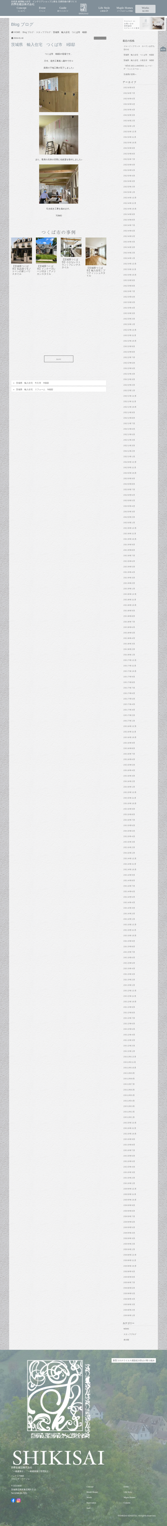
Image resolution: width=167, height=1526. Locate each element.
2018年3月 (129, 643)
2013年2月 (129, 979)
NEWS (126, 1329)
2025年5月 (129, 170)
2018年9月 (129, 610)
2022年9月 (129, 346)
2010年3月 (129, 1172)
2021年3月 (129, 445)
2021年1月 (129, 456)
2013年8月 (129, 946)
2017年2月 (129, 715)
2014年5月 (129, 897)
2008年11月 (130, 1260)
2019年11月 (130, 533)
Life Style (104, 7)
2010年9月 (129, 1139)
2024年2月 (129, 253)
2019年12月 (130, 528)
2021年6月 (129, 429)
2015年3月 (129, 842)
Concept (21, 7)
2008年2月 (129, 1310)
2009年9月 (129, 1205)
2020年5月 (129, 500)
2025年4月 (129, 175)
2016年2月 (129, 781)
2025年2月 (129, 186)
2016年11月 (130, 732)
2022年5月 (129, 368)
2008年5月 (129, 1293)
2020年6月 (129, 495)
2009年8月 (129, 1211)
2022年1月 (129, 390)
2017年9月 (129, 676)
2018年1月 (129, 654)
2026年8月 (129, 87)
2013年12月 (130, 924)
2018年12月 (130, 594)
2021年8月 (129, 418)
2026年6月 (129, 98)
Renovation (91, 1503)
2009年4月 (129, 1233)
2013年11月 (130, 930)
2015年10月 (130, 803)
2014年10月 (130, 869)
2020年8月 (129, 484)
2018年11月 (130, 599)
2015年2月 (129, 847)
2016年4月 (129, 770)
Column (127, 1503)
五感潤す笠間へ (130, 74)
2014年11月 (130, 864)
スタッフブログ (100, 38)
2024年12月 (130, 197)
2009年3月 (129, 1238)
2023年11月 (130, 269)
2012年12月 (130, 990)
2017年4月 (129, 704)
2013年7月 (129, 952)
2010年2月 (129, 1178)
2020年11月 (130, 467)
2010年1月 (129, 1183)
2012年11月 (130, 996)
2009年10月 (130, 1200)
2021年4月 (129, 440)
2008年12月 (130, 1255)
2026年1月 (129, 126)
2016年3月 (129, 776)
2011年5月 (129, 1095)
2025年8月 (129, 153)
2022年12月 (130, 330)
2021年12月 (130, 396)
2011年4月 (129, 1101)
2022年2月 (129, 385)
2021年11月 (130, 401)
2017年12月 (130, 660)
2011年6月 (129, 1090)
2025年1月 (129, 192)
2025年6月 (129, 164)
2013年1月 (129, 985)
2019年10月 (130, 539)
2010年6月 (129, 1156)
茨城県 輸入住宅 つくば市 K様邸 (139, 55)
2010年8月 (129, 1144)
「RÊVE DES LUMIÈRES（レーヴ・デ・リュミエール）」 (138, 67)
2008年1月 (129, 1315)
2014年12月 (130, 858)
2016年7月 (129, 754)
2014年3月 (129, 908)
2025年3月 (129, 181)
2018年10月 (130, 605)
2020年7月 (129, 489)
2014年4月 (129, 902)
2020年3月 (129, 511)
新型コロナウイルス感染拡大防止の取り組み (134, 1360)
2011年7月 (129, 1084)
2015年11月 (130, 798)
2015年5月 (129, 831)
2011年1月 (129, 1117)
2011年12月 (130, 1056)
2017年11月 (130, 665)
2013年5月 (129, 963)
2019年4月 (129, 572)
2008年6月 (129, 1288)
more (58, 359)
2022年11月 (130, 335)
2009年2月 (129, 1244)
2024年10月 (130, 209)
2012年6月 (129, 1023)
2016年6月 (129, 759)
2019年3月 (129, 577)
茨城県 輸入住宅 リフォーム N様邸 (34, 389)
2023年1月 (129, 324)
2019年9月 (129, 544)
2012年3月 (129, 1040)
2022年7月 (129, 357)
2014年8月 (129, 880)
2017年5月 (129, 699)
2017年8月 (129, 682)
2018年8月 (129, 616)
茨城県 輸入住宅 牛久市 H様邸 (32, 383)
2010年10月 (130, 1133)
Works (145, 7)
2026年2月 (129, 120)
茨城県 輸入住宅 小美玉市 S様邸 (139, 60)
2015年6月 (129, 825)
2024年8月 (129, 220)
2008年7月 (129, 1282)
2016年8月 (129, 748)
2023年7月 (129, 291)
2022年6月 (129, 363)
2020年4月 (129, 506)
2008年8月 (129, 1277)
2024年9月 (129, 214)
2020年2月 (129, 517)
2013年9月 (129, 941)
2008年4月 (129, 1299)
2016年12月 (130, 726)
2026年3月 (129, 115)
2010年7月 (129, 1150)
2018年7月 (129, 622)
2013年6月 (129, 957)
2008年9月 (129, 1271)
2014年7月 (129, 886)
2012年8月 (129, 1012)
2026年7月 (129, 93)
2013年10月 (130, 935)
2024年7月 (129, 225)
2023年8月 (129, 286)
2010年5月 (129, 1161)
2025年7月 (129, 159)
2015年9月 (129, 809)
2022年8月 (129, 352)
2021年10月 (130, 407)
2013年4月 (129, 968)
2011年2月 (129, 1112)
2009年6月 (129, 1222)
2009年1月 (129, 1249)
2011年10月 (130, 1067)
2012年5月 (129, 1029)
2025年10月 (130, 142)
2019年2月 (129, 583)
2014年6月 (129, 891)
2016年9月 (129, 743)
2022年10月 (130, 341)
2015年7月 (129, 820)
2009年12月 (130, 1189)
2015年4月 (129, 836)
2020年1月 (129, 522)
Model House (92, 1492)
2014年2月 (129, 913)
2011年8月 (129, 1078)
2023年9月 (129, 280)
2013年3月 (129, 974)
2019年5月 (129, 566)
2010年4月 (129, 1167)
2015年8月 (129, 814)
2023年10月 (130, 275)
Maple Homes (125, 7)
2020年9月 (129, 478)
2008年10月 (130, 1266)
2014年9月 (129, 875)
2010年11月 (130, 1128)
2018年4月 (129, 638)
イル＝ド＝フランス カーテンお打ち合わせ (139, 47)
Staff (88, 1508)
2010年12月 (130, 1123)
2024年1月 (129, 258)
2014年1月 (129, 919)
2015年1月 (129, 853)
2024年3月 (129, 247)
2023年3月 (129, 313)
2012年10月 (130, 1001)
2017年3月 (129, 710)
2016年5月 (129, 765)
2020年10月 (130, 473)
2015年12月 (130, 792)
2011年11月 (130, 1062)
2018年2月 (129, 649)
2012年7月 (129, 1018)
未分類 (126, 1340)
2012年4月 (129, 1034)
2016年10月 (130, 737)
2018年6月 (129, 627)
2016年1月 (129, 787)
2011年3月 (129, 1106)
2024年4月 (129, 242)
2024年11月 (130, 203)
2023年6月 (129, 297)
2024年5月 (129, 236)
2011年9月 (129, 1073)
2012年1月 (129, 1051)
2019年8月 (129, 550)
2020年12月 (130, 462)
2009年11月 (130, 1194)
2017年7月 (129, 688)
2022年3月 (129, 379)
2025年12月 (130, 131)
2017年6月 (129, 693)
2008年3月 (129, 1304)
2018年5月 (129, 633)
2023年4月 (129, 308)
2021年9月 (129, 412)
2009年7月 (129, 1216)
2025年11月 (130, 137)
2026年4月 (129, 109)
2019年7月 (129, 555)
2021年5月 (129, 434)
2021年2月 (129, 451)
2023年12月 (130, 263)
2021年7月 (129, 423)
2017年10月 (130, 671)
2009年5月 (129, 1227)
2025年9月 (129, 148)
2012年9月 (129, 1007)
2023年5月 (129, 302)
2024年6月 (129, 231)
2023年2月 (129, 319)
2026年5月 (129, 104)
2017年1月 (129, 721)
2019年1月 (129, 588)
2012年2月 (129, 1045)
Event (42, 7)
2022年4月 (129, 374)
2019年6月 (129, 561)
